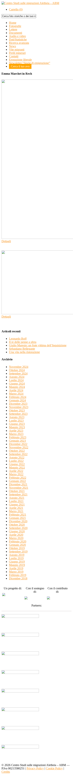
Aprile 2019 (16, 568)
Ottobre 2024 (17, 370)
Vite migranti (16, 49)
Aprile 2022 (16, 471)
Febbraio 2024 (17, 397)
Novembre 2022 (18, 447)
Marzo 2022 (16, 474)
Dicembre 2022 (18, 444)
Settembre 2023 (18, 413)
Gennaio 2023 (17, 440)
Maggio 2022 (17, 467)
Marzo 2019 (16, 571)
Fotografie (15, 26)
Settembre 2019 (18, 551)
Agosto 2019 (16, 554)
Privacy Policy (35, 768)
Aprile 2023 (16, 430)
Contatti (13, 56)
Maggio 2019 (17, 565)
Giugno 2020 (17, 531)
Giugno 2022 (17, 464)
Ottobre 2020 (17, 524)
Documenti (15, 32)
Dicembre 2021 (18, 484)
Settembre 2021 (18, 494)
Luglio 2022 (16, 460)
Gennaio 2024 (17, 400)
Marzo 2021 (16, 511)
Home (12, 22)
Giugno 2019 (17, 561)
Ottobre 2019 (17, 548)
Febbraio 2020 (17, 541)
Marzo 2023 (16, 434)
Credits (5, 771)
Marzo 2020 (16, 538)
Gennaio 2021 (17, 518)
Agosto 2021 (16, 497)
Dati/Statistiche (18, 39)
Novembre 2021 (18, 487)
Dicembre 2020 (18, 521)
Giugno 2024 (17, 383)
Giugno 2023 (17, 423)
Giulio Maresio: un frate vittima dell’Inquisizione (37, 345)
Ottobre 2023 (17, 410)
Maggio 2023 (17, 427)
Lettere (13, 29)
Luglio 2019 (16, 558)
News (12, 46)
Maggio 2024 (17, 387)
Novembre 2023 (18, 407)
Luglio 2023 (16, 420)
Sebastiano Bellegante (22, 348)
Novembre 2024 (18, 366)
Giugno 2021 (17, 504)
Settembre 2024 (18, 373)
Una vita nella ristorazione (24, 352)
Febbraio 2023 (17, 437)
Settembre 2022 (18, 454)
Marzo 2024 (16, 393)
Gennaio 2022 (17, 481)
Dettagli (6, 241)
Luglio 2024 (16, 380)
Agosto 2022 (16, 457)
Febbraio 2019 (17, 575)
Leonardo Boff (18, 338)
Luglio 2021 (16, 501)
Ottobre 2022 (17, 450)
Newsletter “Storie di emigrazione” (29, 63)
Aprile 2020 (16, 534)
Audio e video (17, 36)
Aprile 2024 (16, 390)
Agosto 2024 (16, 376)
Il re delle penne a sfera (22, 342)
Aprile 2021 (16, 507)
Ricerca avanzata (19, 42)
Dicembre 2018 (18, 578)
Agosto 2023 (16, 417)
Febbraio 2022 (17, 477)
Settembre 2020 (18, 528)
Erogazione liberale (20, 59)
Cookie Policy (54, 768)
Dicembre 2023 (18, 403)
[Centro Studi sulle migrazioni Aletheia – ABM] (30, 3)
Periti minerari (17, 52)
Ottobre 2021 (17, 491)
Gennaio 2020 (17, 544)
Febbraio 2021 (17, 514)
